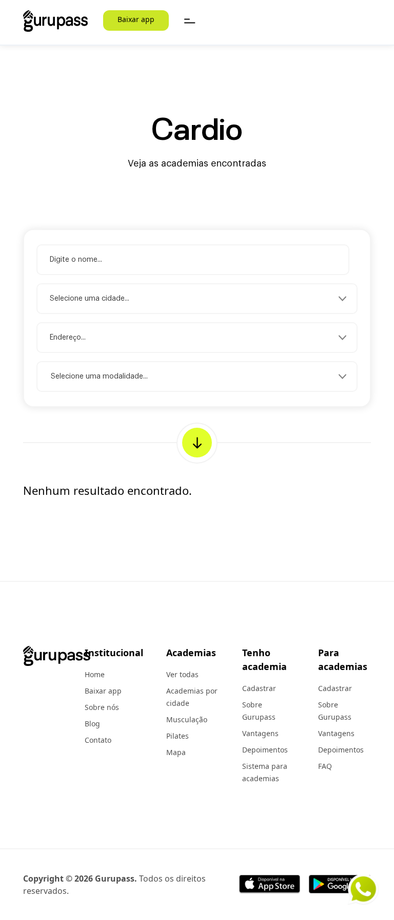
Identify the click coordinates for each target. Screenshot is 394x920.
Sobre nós (102, 707)
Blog (92, 723)
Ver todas (182, 674)
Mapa (176, 752)
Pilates (177, 736)
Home (95, 674)
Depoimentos (265, 750)
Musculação (186, 719)
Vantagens (260, 733)
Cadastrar (259, 688)
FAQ (325, 766)
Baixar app (135, 19)
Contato (98, 740)
